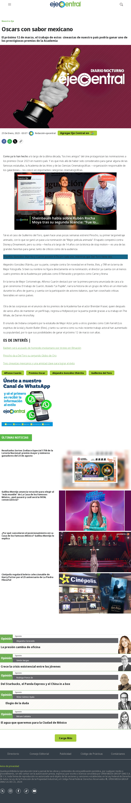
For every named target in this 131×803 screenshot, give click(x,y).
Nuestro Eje (8, 21)
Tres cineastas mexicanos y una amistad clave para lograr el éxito (39, 363)
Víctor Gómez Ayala (25, 696)
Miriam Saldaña (23, 716)
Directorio (13, 754)
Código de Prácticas (92, 754)
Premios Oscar (37, 372)
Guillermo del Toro (101, 372)
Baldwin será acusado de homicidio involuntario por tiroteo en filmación (42, 348)
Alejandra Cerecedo (25, 640)
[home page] (65, 4)
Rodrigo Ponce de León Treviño (24, 679)
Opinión (18, 636)
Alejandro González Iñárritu (68, 372)
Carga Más (65, 738)
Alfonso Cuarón (12, 372)
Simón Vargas (22, 660)
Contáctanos (118, 754)
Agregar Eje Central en (75, 133)
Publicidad (65, 754)
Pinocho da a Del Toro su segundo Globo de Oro (30, 355)
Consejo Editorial (39, 754)
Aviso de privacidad (9, 766)
